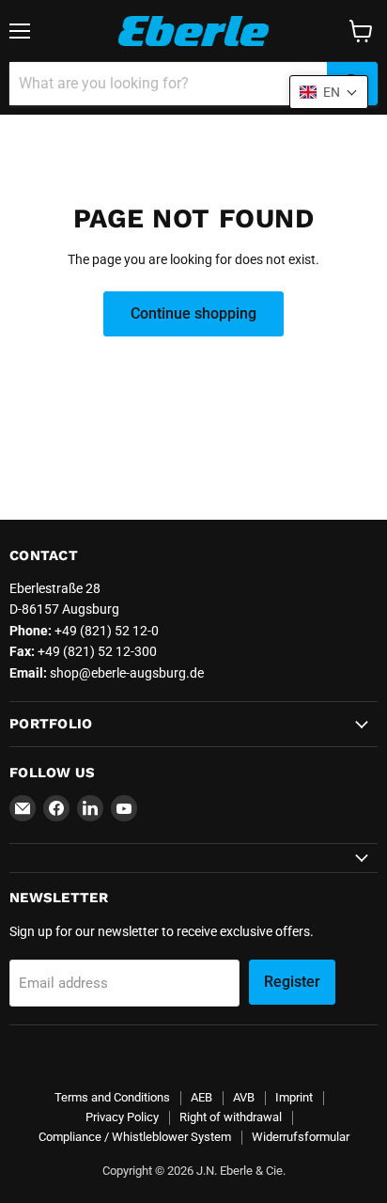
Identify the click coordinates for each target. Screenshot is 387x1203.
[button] (328, 92)
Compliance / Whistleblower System (135, 1137)
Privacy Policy (122, 1117)
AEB (201, 1097)
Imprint (294, 1097)
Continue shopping (193, 313)
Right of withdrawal (230, 1117)
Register (292, 982)
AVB (244, 1097)
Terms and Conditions (112, 1097)
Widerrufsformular (300, 1137)
